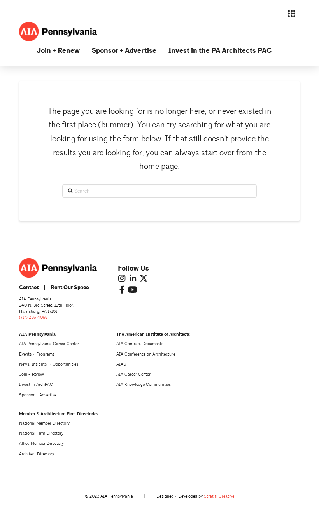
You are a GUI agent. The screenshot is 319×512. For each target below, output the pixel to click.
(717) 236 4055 (33, 317)
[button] (292, 13)
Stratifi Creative (219, 496)
